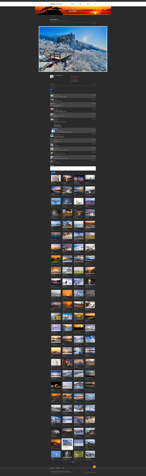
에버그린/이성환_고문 (57, 134)
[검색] (95, 4)
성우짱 (55, 152)
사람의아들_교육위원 (76, 183)
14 (53, 182)
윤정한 (55, 103)
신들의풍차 (64, 367)
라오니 (86, 252)
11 (80, 343)
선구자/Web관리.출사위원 (58, 75)
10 (79, 389)
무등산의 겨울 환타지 (54, 19)
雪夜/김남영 (52, 390)
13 (90, 216)
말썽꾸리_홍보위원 (53, 275)
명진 (51, 229)
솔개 (51, 206)
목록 (51, 89)
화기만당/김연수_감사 (87, 436)
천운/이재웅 (55, 99)
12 (67, 193)
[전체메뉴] (95, 6)
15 (65, 205)
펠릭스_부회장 (56, 108)
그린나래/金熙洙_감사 (76, 367)
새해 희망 (53, 86)
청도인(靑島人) (64, 183)
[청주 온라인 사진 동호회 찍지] (56, 4)
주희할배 (86, 206)
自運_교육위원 (56, 139)
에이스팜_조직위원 (56, 156)
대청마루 (64, 252)
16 (65, 423)
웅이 (85, 390)
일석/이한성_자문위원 (53, 436)
